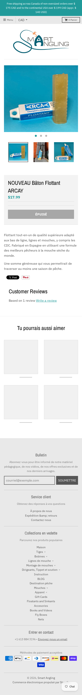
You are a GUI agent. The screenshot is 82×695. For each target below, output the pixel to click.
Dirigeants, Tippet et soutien (40, 570)
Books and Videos (41, 610)
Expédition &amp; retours (41, 515)
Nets (41, 619)
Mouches (39, 588)
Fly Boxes (41, 615)
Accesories (41, 606)
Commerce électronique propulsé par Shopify (41, 682)
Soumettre (67, 480)
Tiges (39, 552)
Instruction (41, 574)
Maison (41, 547)
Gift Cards (41, 597)
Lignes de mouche (39, 561)
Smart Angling (46, 678)
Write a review (46, 300)
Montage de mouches (39, 565)
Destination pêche (41, 583)
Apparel (40, 592)
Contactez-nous (41, 520)
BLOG (41, 579)
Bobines (39, 556)
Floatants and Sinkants (41, 601)
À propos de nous (41, 511)
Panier (72, 19)
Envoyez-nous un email (52, 639)
